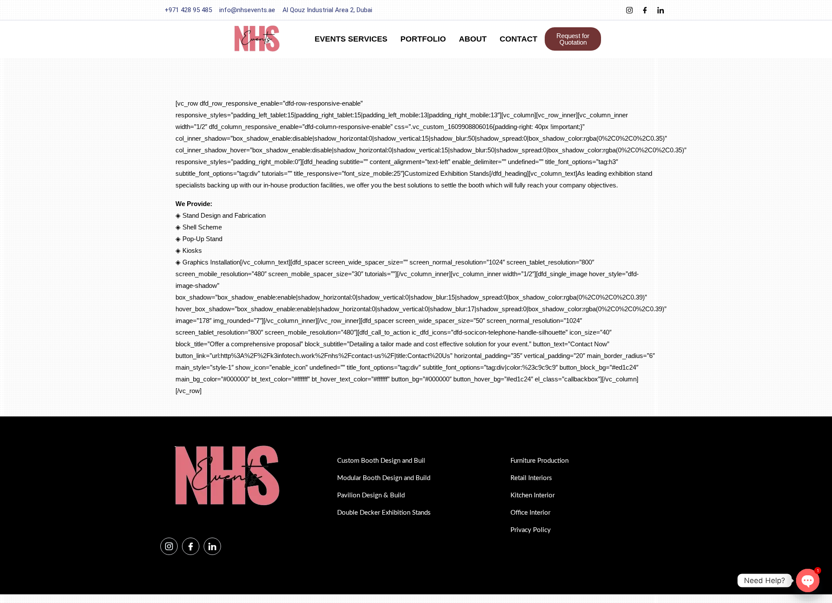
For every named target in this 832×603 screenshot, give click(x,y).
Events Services (351, 39)
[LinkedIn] (660, 9)
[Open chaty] (807, 580)
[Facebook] (644, 9)
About (473, 39)
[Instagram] (629, 9)
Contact (518, 39)
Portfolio (423, 39)
